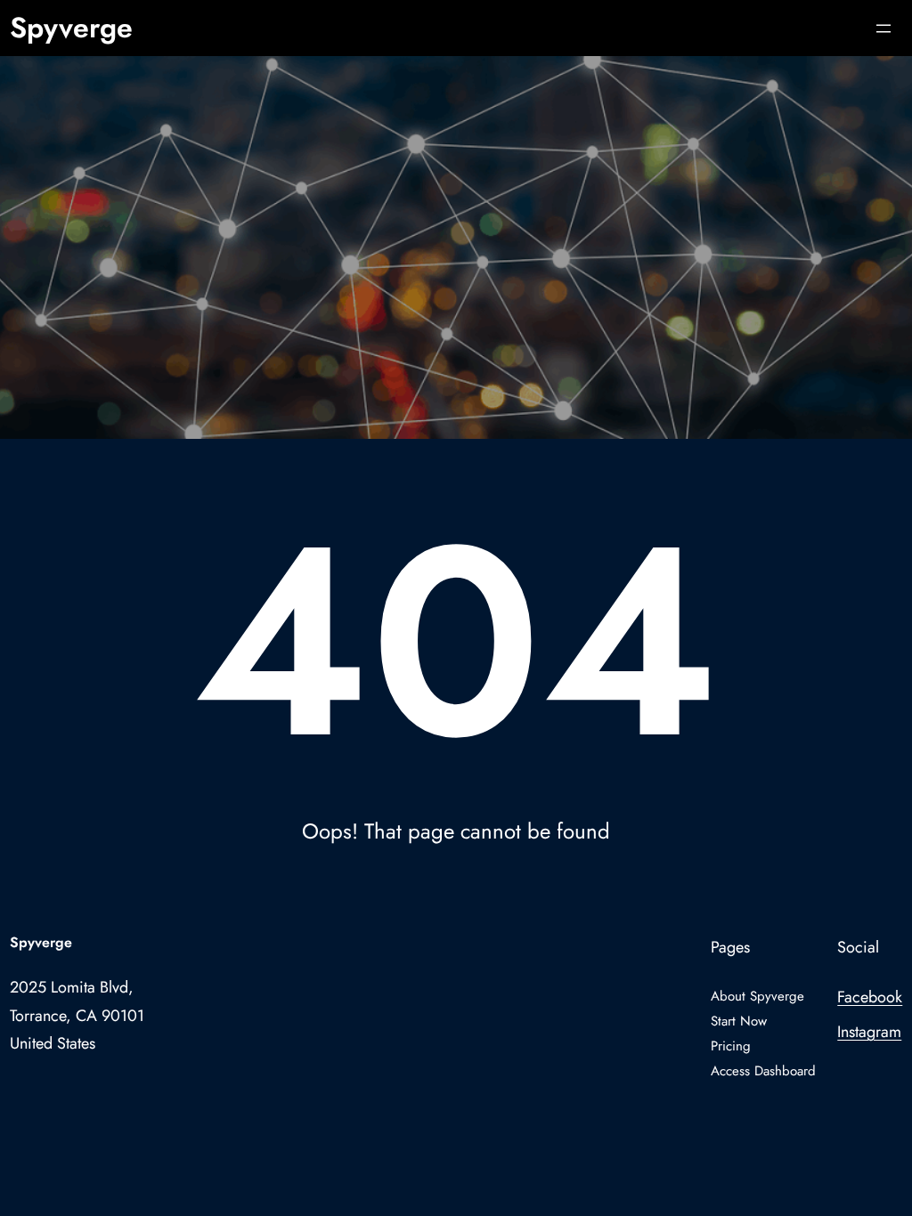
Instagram (869, 1031)
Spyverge (71, 27)
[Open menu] (883, 28)
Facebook (869, 997)
